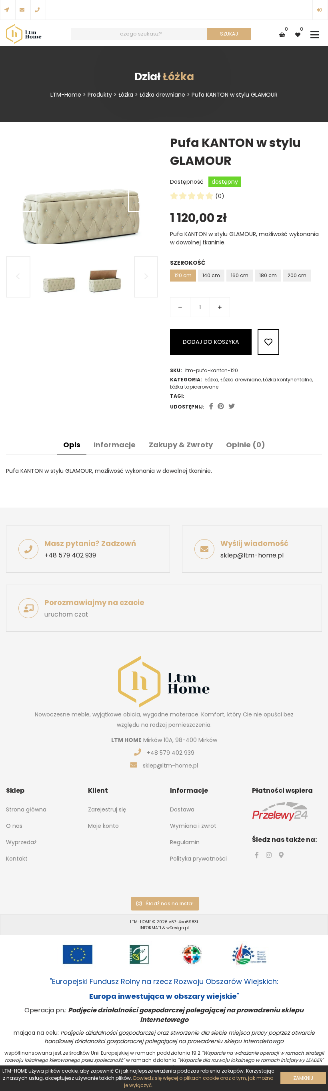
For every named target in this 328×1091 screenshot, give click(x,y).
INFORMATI (151, 928)
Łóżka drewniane (240, 379)
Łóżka (211, 379)
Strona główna (26, 809)
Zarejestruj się (107, 809)
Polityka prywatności (198, 859)
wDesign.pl (177, 928)
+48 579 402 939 (70, 555)
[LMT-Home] (24, 35)
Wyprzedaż (21, 842)
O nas (14, 826)
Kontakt (17, 859)
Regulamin (185, 842)
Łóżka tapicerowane (194, 386)
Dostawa (182, 809)
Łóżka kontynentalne (287, 379)
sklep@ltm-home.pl (252, 555)
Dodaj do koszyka (211, 342)
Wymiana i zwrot (193, 826)
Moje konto (103, 826)
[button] (314, 35)
